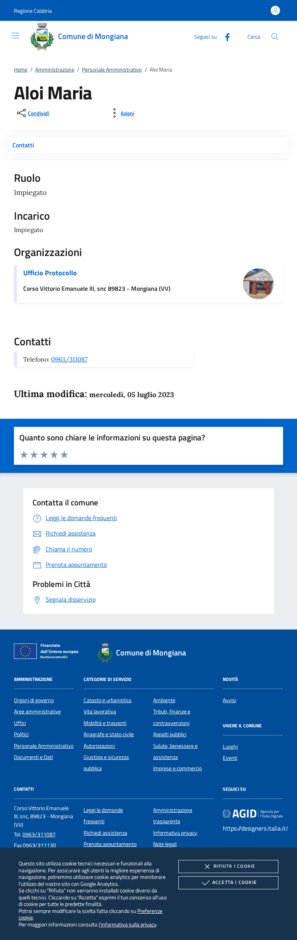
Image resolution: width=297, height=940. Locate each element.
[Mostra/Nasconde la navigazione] (15, 35)
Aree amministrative (37, 711)
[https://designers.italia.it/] (253, 813)
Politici (21, 734)
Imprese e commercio (177, 768)
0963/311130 (39, 845)
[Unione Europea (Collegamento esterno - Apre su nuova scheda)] (48, 653)
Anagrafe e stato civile (109, 734)
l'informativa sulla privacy (127, 924)
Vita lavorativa (100, 711)
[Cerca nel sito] (274, 36)
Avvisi (229, 700)
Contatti (23, 145)
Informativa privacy (175, 833)
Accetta (234, 882)
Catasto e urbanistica (107, 700)
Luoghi (230, 746)
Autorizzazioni (99, 746)
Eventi (230, 758)
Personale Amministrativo (112, 69)
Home (20, 69)
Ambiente (164, 700)
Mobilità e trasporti (105, 723)
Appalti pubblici (169, 734)
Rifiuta (234, 866)
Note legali (165, 844)
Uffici (20, 723)
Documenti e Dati (33, 757)
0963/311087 (69, 359)
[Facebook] (224, 36)
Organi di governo (34, 700)
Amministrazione (54, 69)
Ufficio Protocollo (50, 273)
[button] (33, 10)
